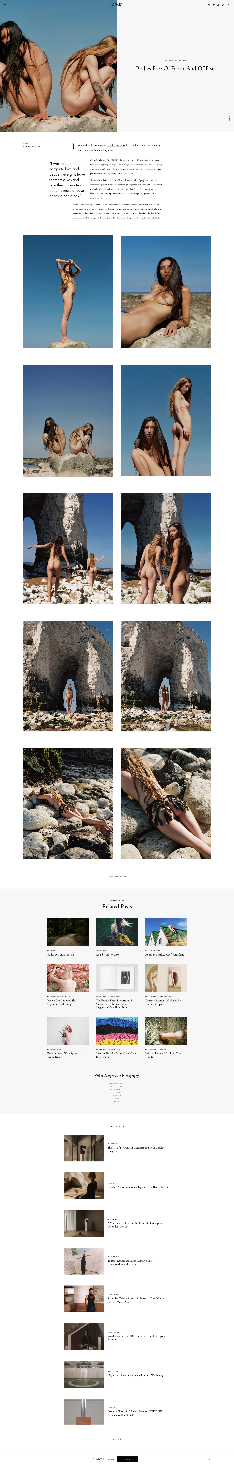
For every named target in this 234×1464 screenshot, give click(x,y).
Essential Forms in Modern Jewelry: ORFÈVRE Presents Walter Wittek (134, 1413)
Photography (169, 60)
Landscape (117, 1095)
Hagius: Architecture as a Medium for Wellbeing (135, 1375)
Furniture (116, 1332)
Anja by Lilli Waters (107, 955)
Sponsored (115, 1257)
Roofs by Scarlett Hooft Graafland (164, 955)
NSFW (184, 60)
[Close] (209, 1459)
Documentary (161, 997)
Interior (116, 1294)
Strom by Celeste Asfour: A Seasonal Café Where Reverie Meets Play (135, 1300)
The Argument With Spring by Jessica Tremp (64, 1055)
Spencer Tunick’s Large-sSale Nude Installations (116, 1055)
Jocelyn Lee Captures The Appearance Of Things (61, 1002)
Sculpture (114, 1144)
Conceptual (61, 997)
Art (108, 1144)
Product (116, 1407)
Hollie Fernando (116, 145)
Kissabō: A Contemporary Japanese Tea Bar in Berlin (137, 1187)
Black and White (117, 1083)
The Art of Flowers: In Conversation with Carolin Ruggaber (135, 1149)
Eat (114, 1183)
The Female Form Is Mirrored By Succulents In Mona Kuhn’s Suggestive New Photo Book (115, 1004)
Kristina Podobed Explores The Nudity (163, 1055)
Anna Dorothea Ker (31, 146)
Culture (115, 1371)
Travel (117, 1101)
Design (109, 1294)
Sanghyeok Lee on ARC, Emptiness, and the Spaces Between (136, 1338)
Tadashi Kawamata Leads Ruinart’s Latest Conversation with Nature (130, 1262)
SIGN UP (127, 1459)
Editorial (178, 60)
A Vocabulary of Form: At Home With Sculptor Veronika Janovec (134, 1224)
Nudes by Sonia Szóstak (60, 955)
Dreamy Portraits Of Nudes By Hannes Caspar (163, 1002)
